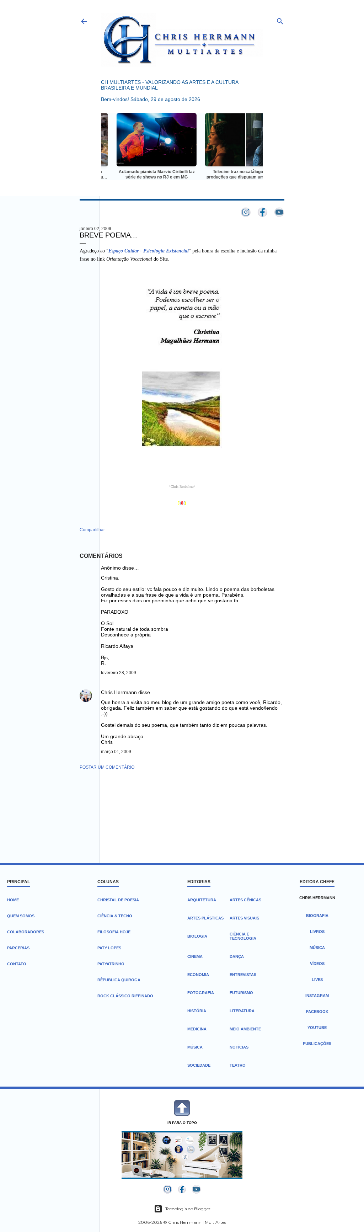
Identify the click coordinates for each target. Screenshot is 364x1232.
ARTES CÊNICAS (245, 900)
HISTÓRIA (196, 1011)
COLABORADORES (25, 932)
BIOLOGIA (197, 936)
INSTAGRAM (317, 995)
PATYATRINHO (110, 964)
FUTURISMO (241, 993)
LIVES (317, 979)
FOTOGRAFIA (200, 993)
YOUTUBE (317, 1027)
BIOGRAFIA (317, 915)
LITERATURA (242, 1011)
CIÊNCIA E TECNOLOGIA (243, 936)
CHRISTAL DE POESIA (118, 900)
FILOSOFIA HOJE (113, 932)
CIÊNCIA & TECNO (114, 916)
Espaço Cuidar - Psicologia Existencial (148, 251)
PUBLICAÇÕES (317, 1043)
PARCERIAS (18, 948)
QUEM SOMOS (20, 916)
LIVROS (317, 931)
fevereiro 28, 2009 (118, 672)
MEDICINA (197, 1029)
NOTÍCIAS (239, 1047)
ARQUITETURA (201, 900)
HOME (13, 900)
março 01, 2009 (116, 751)
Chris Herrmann (119, 692)
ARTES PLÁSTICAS (205, 918)
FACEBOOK (317, 1011)
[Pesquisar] (280, 20)
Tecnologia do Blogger (187, 1208)
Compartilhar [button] (92, 529)
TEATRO (238, 1065)
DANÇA (237, 956)
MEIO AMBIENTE (245, 1029)
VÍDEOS (317, 963)
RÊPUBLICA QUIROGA (118, 980)
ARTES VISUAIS (244, 918)
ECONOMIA (198, 974)
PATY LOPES (109, 948)
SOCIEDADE (198, 1065)
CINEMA (195, 956)
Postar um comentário (107, 767)
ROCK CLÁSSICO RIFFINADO (125, 996)
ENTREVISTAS (243, 974)
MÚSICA (195, 1047)
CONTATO (16, 964)
